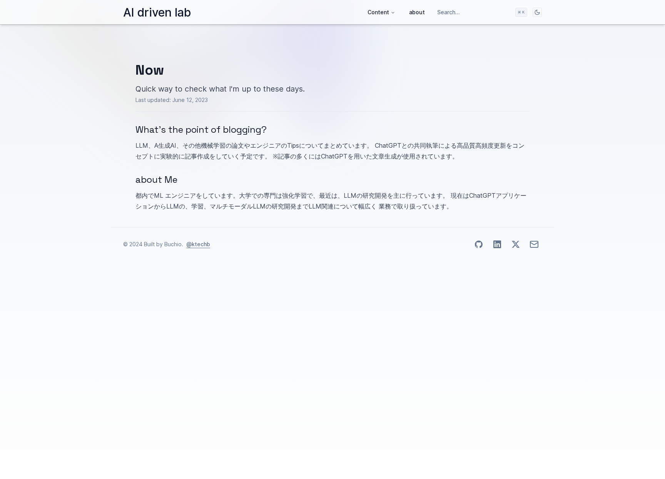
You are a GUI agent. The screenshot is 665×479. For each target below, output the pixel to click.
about (417, 12)
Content (378, 12)
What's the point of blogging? (201, 129)
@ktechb (198, 244)
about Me (156, 179)
